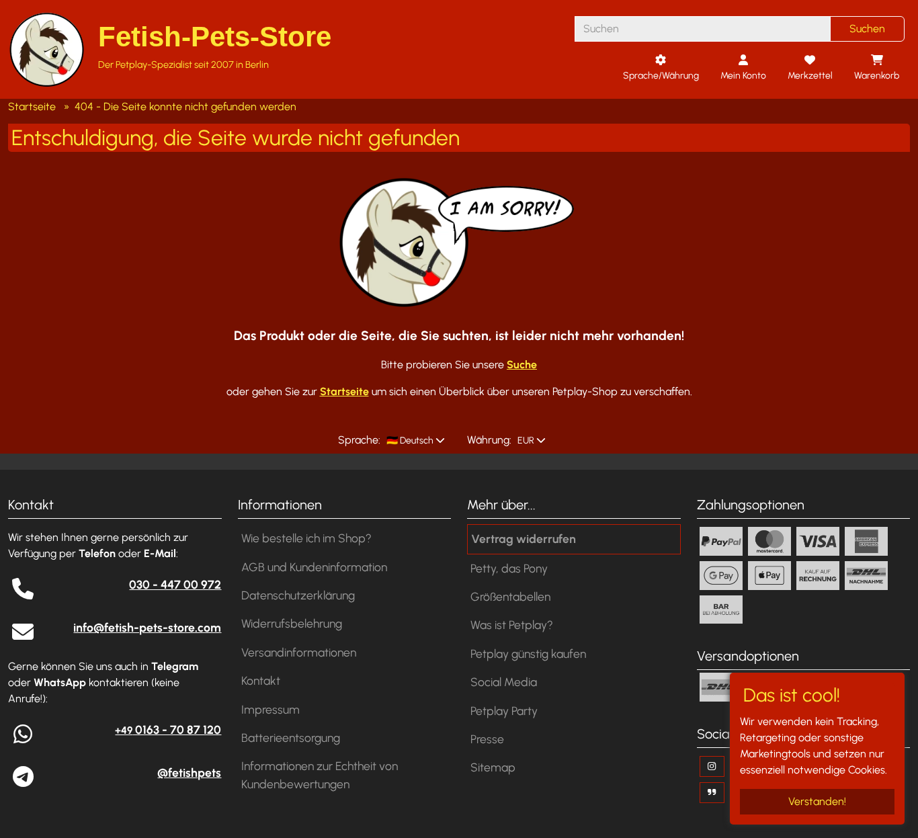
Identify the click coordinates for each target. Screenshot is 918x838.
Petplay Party (504, 711)
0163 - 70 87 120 (168, 729)
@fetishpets (189, 772)
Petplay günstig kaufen (528, 653)
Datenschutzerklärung (298, 595)
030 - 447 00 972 (175, 584)
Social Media (503, 682)
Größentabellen (510, 596)
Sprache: (359, 439)
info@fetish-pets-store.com (147, 627)
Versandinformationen (298, 652)
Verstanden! (817, 801)
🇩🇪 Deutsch (408, 440)
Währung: (489, 439)
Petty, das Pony (509, 568)
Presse (487, 739)
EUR (524, 440)
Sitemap (492, 767)
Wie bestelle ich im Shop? (306, 538)
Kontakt (260, 680)
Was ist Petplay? (511, 625)
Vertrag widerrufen (523, 539)
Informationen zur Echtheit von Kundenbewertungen (319, 774)
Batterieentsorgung (290, 737)
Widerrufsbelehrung (291, 623)
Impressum (270, 709)
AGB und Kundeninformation (314, 567)
